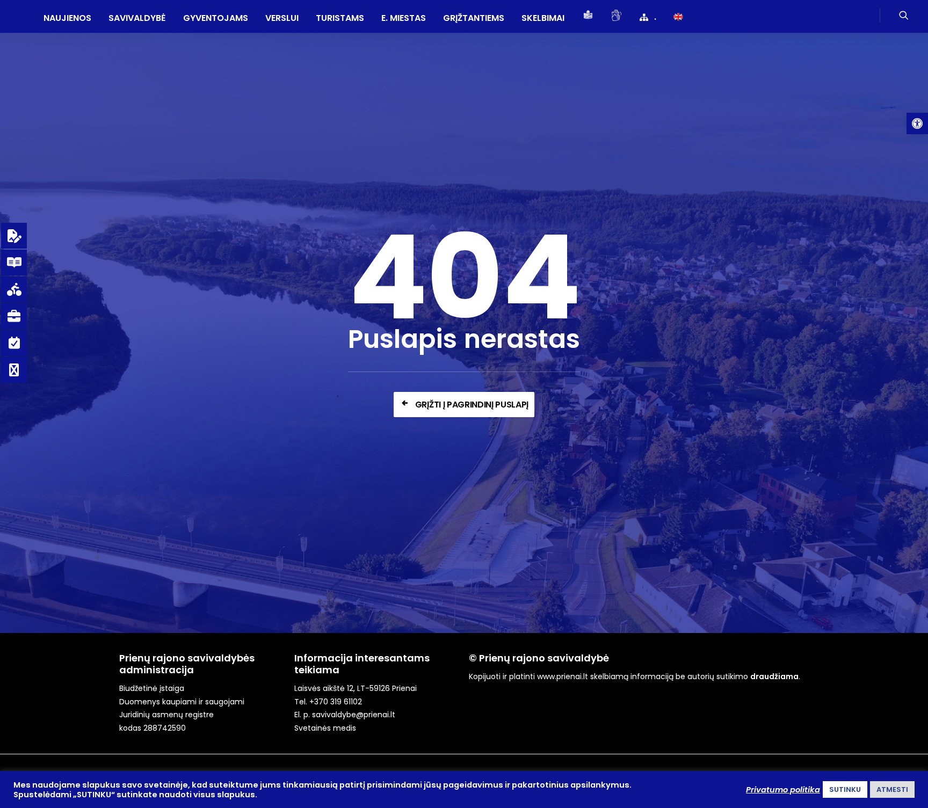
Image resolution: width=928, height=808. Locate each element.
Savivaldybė (137, 18)
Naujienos (67, 18)
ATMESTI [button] (892, 789)
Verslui (282, 18)
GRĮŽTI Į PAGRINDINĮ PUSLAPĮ (471, 404)
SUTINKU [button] (845, 789)
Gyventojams (215, 18)
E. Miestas (403, 18)
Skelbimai (542, 18)
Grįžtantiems (473, 18)
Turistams (340, 18)
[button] (917, 123)
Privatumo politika (783, 790)
